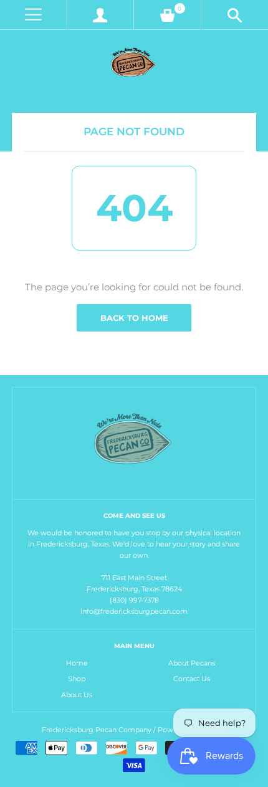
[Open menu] (33, 14)
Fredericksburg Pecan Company (97, 729)
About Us (76, 694)
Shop (76, 678)
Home (77, 663)
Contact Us (191, 678)
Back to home (134, 318)
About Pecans (191, 663)
